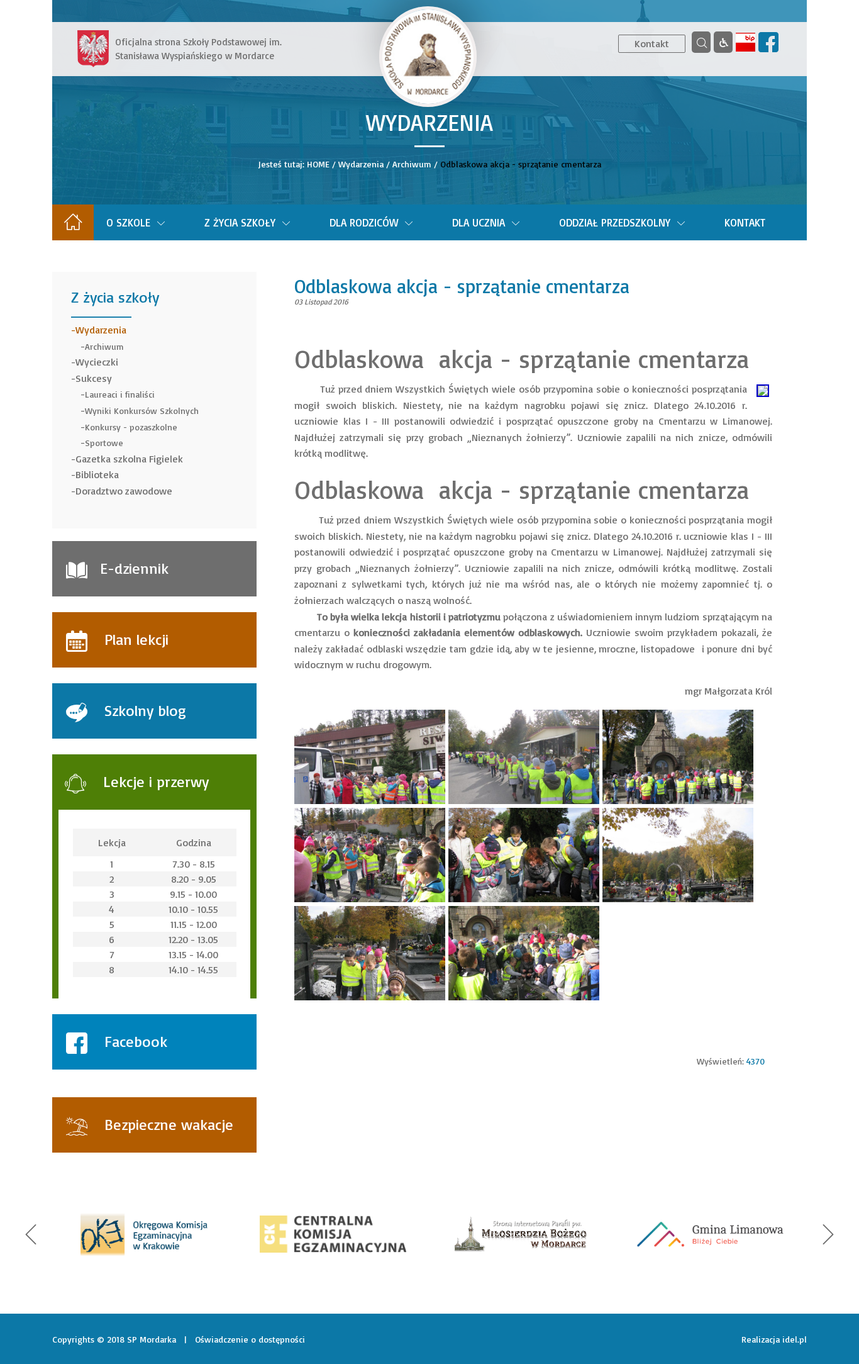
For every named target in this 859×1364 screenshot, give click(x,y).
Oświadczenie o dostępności (250, 1339)
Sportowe (104, 442)
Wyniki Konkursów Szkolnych (142, 410)
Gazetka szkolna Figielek (129, 458)
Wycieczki (96, 361)
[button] (31, 1234)
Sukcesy (93, 378)
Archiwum (411, 164)
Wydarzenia (361, 164)
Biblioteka (97, 474)
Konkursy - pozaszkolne (131, 427)
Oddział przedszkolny (614, 222)
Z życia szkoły (239, 222)
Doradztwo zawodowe (123, 490)
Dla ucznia (478, 222)
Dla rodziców (364, 222)
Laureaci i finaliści (120, 394)
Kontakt (652, 43)
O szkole (128, 222)
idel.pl (794, 1339)
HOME (318, 164)
